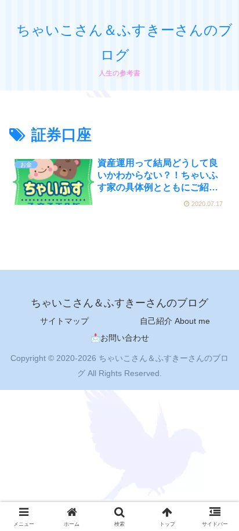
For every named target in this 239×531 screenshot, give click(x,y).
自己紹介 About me (175, 321)
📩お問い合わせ (119, 337)
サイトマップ (64, 321)
